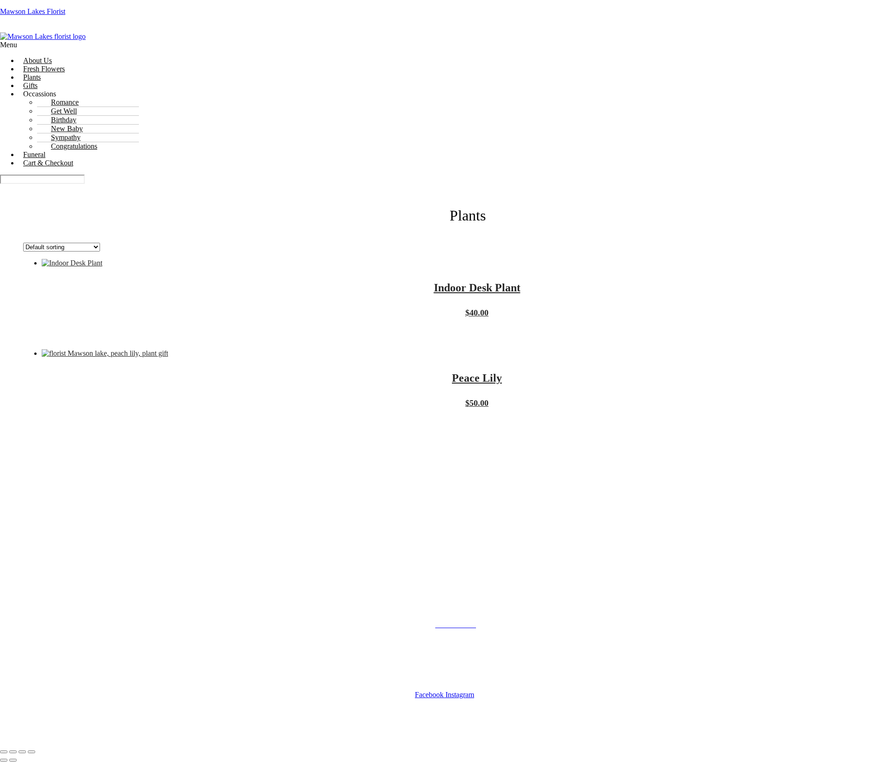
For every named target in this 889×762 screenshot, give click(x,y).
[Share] (22, 751)
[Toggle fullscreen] (13, 751)
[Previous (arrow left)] (3, 760)
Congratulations (74, 146)
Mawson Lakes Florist (32, 11)
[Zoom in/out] (3, 751)
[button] (444, 45)
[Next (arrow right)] (13, 760)
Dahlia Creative (549, 733)
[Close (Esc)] (31, 751)
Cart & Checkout (48, 163)
